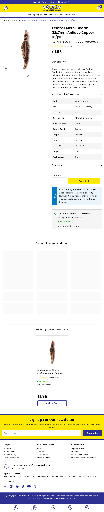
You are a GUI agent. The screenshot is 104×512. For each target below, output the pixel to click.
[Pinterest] (17, 486)
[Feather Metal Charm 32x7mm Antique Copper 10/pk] (52, 351)
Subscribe (92, 433)
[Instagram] (11, 486)
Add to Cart (84, 181)
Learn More (70, 14)
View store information (69, 226)
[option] (25, 49)
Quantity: (56, 175)
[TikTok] (23, 486)
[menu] (5, 8)
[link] (18, 298)
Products (16, 20)
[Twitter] (35, 486)
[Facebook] (5, 486)
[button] (57, 46)
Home (7, 20)
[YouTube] (29, 486)
